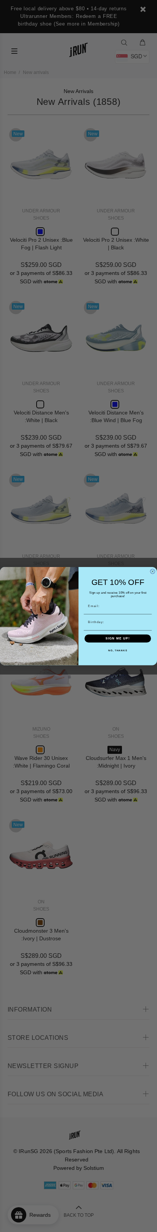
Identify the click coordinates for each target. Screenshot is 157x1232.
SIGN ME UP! (118, 638)
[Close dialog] (152, 571)
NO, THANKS (117, 650)
